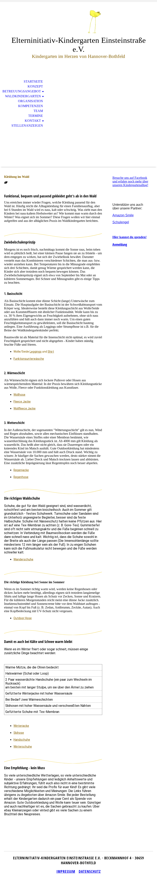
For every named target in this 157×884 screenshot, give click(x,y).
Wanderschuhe (23, 559)
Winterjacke (21, 725)
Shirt (51, 351)
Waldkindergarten (23, 96)
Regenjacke (21, 470)
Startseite (33, 81)
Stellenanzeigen (27, 125)
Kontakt (33, 120)
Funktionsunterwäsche (28, 358)
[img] (78, 22)
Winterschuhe (22, 746)
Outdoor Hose (22, 618)
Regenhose (20, 477)
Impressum (65, 871)
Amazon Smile (123, 215)
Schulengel (120, 222)
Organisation (30, 101)
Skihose (18, 732)
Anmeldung (119, 244)
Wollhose (19, 394)
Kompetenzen (30, 106)
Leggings (35, 351)
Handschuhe (21, 739)
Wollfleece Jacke (24, 408)
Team (38, 111)
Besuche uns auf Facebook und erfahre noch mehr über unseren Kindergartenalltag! (130, 181)
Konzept (35, 86)
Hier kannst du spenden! (129, 237)
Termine (35, 115)
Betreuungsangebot (21, 91)
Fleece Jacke (22, 401)
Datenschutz (90, 871)
